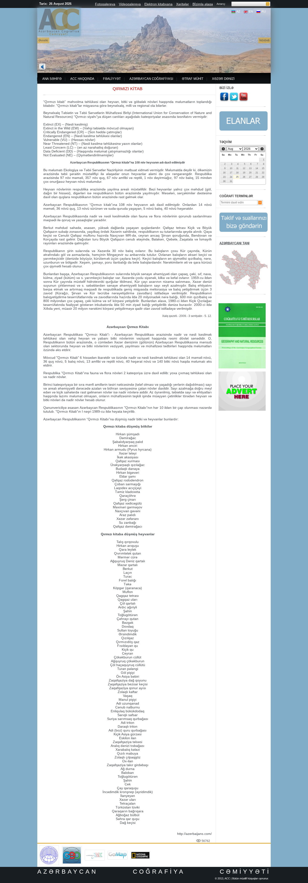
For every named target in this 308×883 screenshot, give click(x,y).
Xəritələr (182, 4)
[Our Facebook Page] (224, 97)
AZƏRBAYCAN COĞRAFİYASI (151, 79)
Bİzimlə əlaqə (202, 4)
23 (224, 177)
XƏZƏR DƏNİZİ (223, 79)
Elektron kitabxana (158, 4)
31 (231, 181)
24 (231, 177)
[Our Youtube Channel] (243, 97)
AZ (238, 11)
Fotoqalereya (105, 4)
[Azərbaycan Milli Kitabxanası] (95, 851)
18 (237, 172)
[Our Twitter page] (234, 97)
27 (250, 177)
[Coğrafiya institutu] (72, 847)
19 (244, 172)
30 (224, 181)
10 (231, 168)
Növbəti (264, 40)
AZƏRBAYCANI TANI (234, 243)
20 (250, 172)
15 (263, 168)
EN (251, 11)
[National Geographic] (140, 852)
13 (250, 168)
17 (231, 172)
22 (263, 172)
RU (264, 11)
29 (263, 177)
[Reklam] (242, 373)
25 (237, 177)
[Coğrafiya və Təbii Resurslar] (242, 305)
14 (257, 168)
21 (257, 172)
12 (244, 168)
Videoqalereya (130, 4)
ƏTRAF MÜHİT (192, 79)
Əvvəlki (43, 40)
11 (237, 168)
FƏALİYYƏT (112, 79)
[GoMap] (118, 852)
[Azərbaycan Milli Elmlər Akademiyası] (49, 847)
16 (224, 172)
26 (244, 177)
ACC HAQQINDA (82, 79)
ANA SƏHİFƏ (52, 79)
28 (257, 177)
